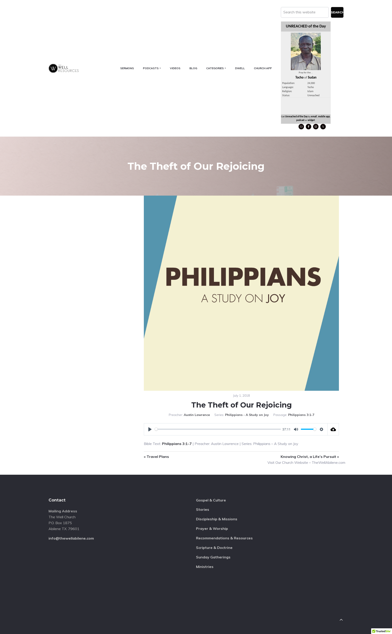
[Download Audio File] (333, 429)
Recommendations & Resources (224, 538)
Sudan (312, 77)
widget (311, 120)
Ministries (204, 566)
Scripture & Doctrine (214, 547)
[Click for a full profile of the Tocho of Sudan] (306, 69)
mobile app (324, 116)
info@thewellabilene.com (71, 538)
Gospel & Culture (211, 500)
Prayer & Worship (212, 528)
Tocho (299, 77)
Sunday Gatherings (213, 557)
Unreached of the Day (296, 116)
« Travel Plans (156, 456)
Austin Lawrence (197, 415)
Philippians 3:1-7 (301, 415)
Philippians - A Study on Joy (247, 415)
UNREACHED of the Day (306, 26)
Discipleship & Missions (216, 519)
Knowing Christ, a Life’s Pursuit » (310, 456)
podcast (300, 120)
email (314, 116)
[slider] (218, 429)
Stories (202, 509)
